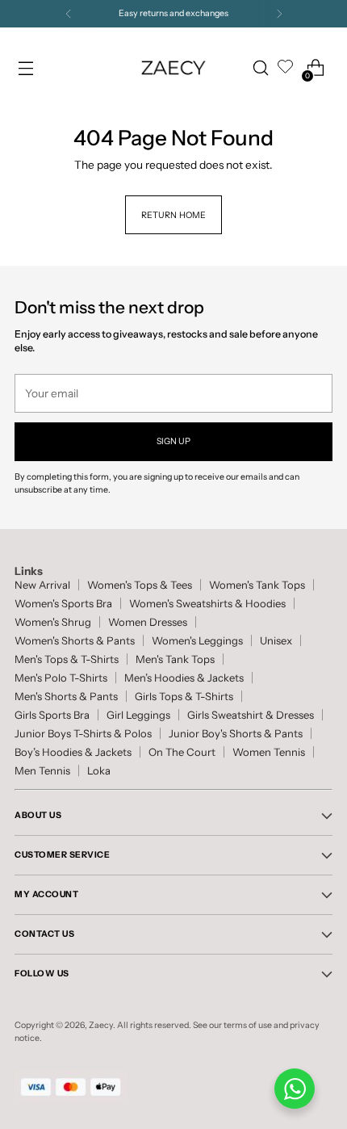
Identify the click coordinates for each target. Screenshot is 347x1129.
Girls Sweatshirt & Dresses (250, 715)
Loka (99, 771)
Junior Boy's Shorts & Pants (236, 733)
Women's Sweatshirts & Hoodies (207, 603)
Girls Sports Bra (52, 715)
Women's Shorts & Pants (75, 641)
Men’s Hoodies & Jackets (184, 678)
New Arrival (42, 585)
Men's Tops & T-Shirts (67, 659)
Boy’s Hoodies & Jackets (73, 752)
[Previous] (68, 13)
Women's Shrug (53, 622)
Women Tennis (268, 752)
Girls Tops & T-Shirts (184, 696)
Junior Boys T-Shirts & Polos (83, 733)
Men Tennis (42, 771)
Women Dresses (147, 622)
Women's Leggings (197, 641)
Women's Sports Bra (63, 603)
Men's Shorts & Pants (66, 696)
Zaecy (101, 1025)
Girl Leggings (138, 715)
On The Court (181, 752)
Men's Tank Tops (175, 659)
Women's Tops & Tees (139, 585)
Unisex (276, 641)
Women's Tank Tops (257, 585)
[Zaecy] (173, 67)
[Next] (279, 13)
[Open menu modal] (25, 68)
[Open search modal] (260, 68)
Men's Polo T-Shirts (61, 678)
